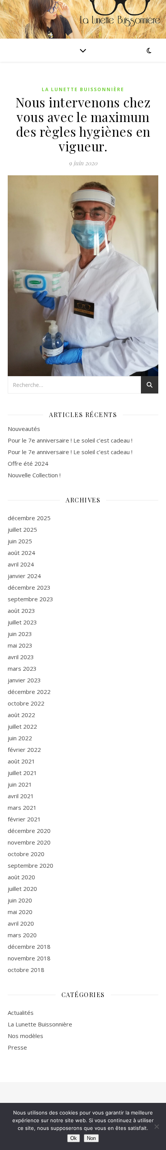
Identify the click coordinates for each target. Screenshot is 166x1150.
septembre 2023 (30, 599)
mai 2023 (20, 645)
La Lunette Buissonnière (83, 89)
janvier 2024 (24, 576)
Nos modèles (25, 1036)
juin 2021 (20, 784)
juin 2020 (20, 900)
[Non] (156, 1126)
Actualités (21, 1012)
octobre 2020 (26, 854)
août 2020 (21, 877)
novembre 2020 (29, 842)
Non (91, 1138)
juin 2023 (20, 634)
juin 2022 (20, 738)
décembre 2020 (29, 831)
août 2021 (21, 761)
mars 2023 (22, 668)
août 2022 (21, 715)
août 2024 (21, 552)
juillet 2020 (22, 888)
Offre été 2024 (28, 463)
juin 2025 (20, 541)
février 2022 (24, 749)
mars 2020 (22, 935)
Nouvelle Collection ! (34, 475)
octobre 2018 (26, 970)
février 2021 (24, 819)
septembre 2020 (30, 865)
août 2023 (21, 610)
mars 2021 (22, 807)
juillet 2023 (22, 622)
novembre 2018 (29, 958)
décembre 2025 (29, 518)
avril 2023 (21, 657)
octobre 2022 (26, 703)
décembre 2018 (29, 946)
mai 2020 (20, 912)
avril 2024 (21, 564)
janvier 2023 (24, 680)
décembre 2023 (29, 587)
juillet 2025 (22, 529)
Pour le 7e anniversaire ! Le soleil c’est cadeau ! (70, 440)
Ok (73, 1138)
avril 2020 (21, 923)
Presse (17, 1047)
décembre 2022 (29, 691)
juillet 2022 (22, 726)
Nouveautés (24, 429)
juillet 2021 (22, 773)
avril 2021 (21, 796)
